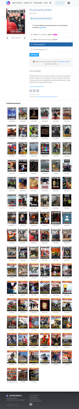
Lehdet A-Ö (28, 3)
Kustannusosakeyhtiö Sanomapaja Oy (47, 96)
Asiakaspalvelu (11, 398)
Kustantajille (34, 399)
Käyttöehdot (34, 395)
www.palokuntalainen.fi (36, 86)
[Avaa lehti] (12, 113)
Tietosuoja (33, 397)
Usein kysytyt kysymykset (15, 400)
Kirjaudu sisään (63, 61)
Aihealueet (38, 3)
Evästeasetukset (35, 401)
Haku (46, 3)
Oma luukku (17, 3)
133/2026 (42, 27)
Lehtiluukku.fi (15, 396)
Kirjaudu (60, 3)
